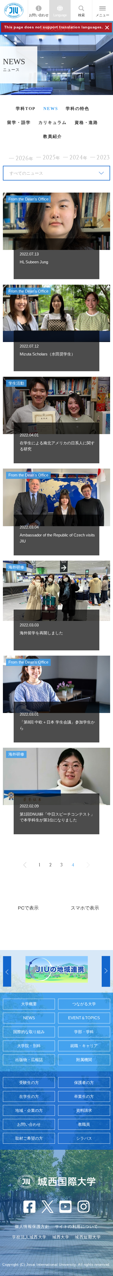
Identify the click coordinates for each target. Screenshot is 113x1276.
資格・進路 (86, 122)
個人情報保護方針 (32, 1226)
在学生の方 (29, 1096)
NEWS (50, 108)
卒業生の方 (84, 1096)
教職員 (84, 1124)
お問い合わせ (38, 15)
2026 (24, 158)
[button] (7, 971)
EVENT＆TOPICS (84, 1018)
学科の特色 (77, 108)
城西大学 (61, 1237)
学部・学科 (84, 1032)
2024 (79, 157)
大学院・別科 (29, 1046)
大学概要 (29, 1004)
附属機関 (84, 1060)
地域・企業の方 (29, 1110)
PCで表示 (28, 908)
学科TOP (25, 108)
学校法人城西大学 (29, 1237)
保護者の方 (84, 1083)
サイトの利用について (76, 1226)
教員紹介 (52, 136)
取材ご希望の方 (29, 1138)
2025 (51, 157)
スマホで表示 (85, 908)
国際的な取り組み (29, 1032)
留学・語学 (19, 122)
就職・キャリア (84, 1046)
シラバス (84, 1138)
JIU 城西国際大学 (13, 10)
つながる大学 (84, 1004)
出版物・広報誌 (29, 1060)
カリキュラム (52, 122)
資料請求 (84, 1110)
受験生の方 (29, 1083)
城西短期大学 (88, 1237)
